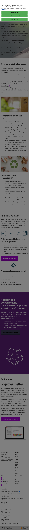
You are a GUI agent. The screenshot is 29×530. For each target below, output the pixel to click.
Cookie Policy (4, 9)
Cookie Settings (14, 12)
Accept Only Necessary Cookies (14, 15)
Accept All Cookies (14, 19)
